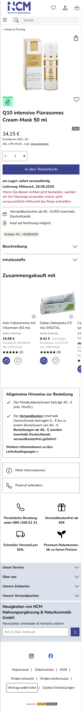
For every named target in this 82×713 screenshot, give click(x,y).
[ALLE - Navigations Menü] (5, 20)
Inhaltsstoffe (14, 259)
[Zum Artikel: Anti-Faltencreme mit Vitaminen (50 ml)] (20, 303)
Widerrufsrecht (22, 678)
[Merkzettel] (53, 7)
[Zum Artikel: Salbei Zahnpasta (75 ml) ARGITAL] (57, 303)
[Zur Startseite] (19, 8)
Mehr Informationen (30, 470)
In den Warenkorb (41, 169)
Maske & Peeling (15, 29)
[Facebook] (50, 656)
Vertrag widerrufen (22, 687)
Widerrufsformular (54, 678)
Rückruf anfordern (28, 485)
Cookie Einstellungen (58, 687)
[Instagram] (31, 656)
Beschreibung (15, 246)
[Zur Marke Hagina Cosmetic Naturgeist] (8, 101)
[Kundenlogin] (65, 7)
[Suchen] (17, 20)
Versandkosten (39, 144)
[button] (75, 38)
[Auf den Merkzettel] (76, 99)
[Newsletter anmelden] (75, 632)
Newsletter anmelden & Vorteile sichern (33, 623)
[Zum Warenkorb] (76, 7)
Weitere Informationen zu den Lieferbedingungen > (29, 449)
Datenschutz (44, 669)
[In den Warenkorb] (6, 360)
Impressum (20, 669)
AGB (63, 669)
